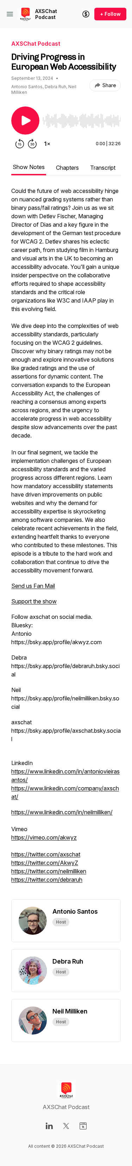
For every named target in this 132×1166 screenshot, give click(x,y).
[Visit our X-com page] (66, 1125)
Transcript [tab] (102, 167)
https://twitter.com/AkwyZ (44, 862)
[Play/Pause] (25, 120)
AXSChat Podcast (46, 14)
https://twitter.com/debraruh (46, 879)
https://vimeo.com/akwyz (44, 837)
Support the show (34, 601)
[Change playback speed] (47, 144)
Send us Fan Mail (33, 585)
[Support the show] (86, 14)
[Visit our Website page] (83, 1125)
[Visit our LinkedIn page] (49, 1125)
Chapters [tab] (67, 167)
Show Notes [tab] (29, 166)
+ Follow (110, 14)
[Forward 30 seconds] (32, 144)
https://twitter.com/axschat (45, 854)
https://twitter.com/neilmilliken (48, 871)
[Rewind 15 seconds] (20, 144)
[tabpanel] (66, 543)
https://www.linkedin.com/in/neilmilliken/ (62, 812)
